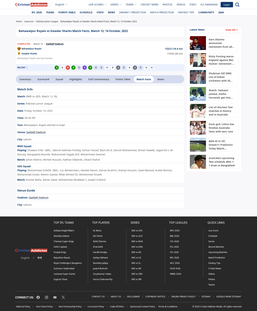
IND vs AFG (136, 230)
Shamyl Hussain (127, 170)
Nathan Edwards (73, 159)
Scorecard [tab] (43, 79)
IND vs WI (136, 268)
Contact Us (98, 296)
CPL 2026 (174, 241)
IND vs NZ (136, 252)
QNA (221, 12)
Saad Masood (146, 170)
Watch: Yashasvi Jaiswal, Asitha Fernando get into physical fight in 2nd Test (221, 94)
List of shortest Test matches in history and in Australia (221, 111)
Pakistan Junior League (39, 103)
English (59, 4)
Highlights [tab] (75, 79)
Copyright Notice (155, 296)
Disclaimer (133, 296)
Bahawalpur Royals (31, 48)
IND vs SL (136, 263)
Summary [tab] (25, 79)
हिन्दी (40, 257)
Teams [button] (130, 4)
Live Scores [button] (96, 4)
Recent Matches (216, 246)
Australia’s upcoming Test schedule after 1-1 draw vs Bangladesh (222, 161)
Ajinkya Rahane (100, 257)
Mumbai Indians (61, 235)
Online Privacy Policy (183, 296)
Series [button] (114, 4)
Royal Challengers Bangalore (68, 263)
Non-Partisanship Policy (70, 306)
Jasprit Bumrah (100, 268)
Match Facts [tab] (144, 79)
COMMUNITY (206, 12)
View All (230, 29)
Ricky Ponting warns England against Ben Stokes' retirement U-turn (222, 60)
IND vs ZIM (136, 273)
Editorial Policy (23, 306)
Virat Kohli (98, 246)
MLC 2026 (175, 263)
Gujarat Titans (60, 279)
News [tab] (160, 79)
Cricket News (149, 4)
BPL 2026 (174, 257)
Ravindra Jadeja (100, 263)
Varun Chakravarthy (102, 279)
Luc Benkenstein (69, 170)
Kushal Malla (33, 179)
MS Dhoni (97, 235)
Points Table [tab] (123, 79)
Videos (181, 4)
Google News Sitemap (228, 296)
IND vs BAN (137, 241)
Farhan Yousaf (90, 150)
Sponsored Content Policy (142, 306)
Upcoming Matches (217, 252)
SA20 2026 (175, 268)
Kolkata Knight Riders (64, 230)
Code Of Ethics (117, 306)
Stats (193, 4)
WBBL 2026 (175, 273)
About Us (116, 296)
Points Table (67, 12)
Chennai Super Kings (64, 241)
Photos (167, 4)
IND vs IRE (136, 279)
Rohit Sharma (99, 241)
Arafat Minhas (163, 170)
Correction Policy (96, 306)
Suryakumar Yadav (102, 273)
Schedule (86, 12)
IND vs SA (136, 257)
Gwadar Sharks (29, 53)
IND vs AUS (137, 235)
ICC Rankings (209, 4)
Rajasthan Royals (62, 257)
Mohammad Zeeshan (93, 154)
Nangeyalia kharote (38, 154)
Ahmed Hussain (52, 159)
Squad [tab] (59, 79)
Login (227, 4)
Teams (50, 12)
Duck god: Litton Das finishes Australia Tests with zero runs (221, 127)
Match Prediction (162, 12)
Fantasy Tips (186, 12)
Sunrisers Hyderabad (64, 268)
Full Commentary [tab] (98, 79)
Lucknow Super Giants (64, 273)
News (111, 12)
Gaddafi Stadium (55, 43)
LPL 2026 (174, 252)
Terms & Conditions (167, 306)
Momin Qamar (49, 174)
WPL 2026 (175, 230)
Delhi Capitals (60, 246)
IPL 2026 (37, 12)
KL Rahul (97, 230)
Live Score (213, 230)
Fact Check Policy (44, 306)
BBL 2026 (174, 235)
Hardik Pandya (100, 252)
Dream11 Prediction (132, 12)
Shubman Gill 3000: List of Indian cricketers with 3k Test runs (220, 77)
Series (211, 241)
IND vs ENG (137, 246)
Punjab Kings (60, 252)
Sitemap (206, 296)
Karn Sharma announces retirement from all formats (220, 43)
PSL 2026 (174, 246)
